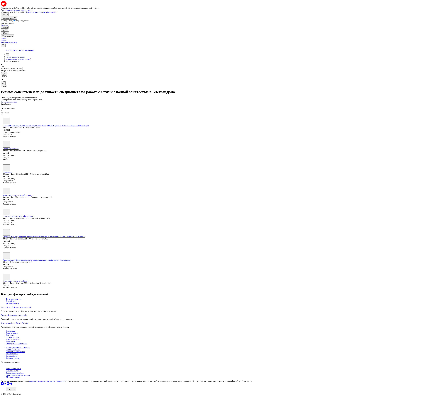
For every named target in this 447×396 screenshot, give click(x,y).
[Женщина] (6, 167)
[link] (5, 32)
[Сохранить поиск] (3, 83)
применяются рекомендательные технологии (47, 381)
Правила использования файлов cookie (40, 12)
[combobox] (11, 68)
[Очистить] (4, 74)
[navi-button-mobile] (3, 45)
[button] (3, 38)
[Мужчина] (6, 121)
